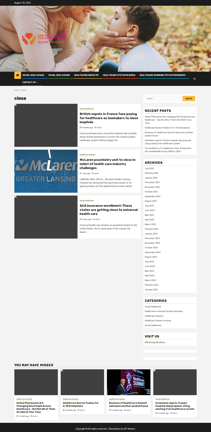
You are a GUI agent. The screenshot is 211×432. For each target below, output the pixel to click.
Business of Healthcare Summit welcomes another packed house (128, 404)
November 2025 (152, 187)
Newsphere (115, 428)
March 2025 (150, 224)
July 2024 (149, 261)
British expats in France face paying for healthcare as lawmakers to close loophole (109, 118)
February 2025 (151, 229)
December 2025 (152, 182)
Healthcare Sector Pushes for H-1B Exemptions (167, 127)
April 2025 (149, 219)
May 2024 (149, 271)
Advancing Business (155, 342)
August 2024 (151, 257)
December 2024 (152, 238)
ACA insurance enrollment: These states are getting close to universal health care (109, 210)
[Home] (17, 75)
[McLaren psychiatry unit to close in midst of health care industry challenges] (46, 171)
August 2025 (151, 201)
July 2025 (149, 205)
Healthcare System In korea (119, 75)
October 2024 (151, 247)
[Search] (194, 79)
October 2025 (151, 191)
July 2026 (149, 168)
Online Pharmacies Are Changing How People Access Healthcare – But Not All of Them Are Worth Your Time (170, 119)
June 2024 (150, 266)
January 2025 (151, 233)
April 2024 (149, 275)
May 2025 (149, 215)
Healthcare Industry (86, 75)
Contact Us (29, 82)
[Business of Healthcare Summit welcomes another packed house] (128, 382)
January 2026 (151, 177)
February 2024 (151, 285)
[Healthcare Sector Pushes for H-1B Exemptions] (82, 382)
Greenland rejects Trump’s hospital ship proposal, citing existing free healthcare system (174, 406)
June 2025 (150, 210)
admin (99, 128)
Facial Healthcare (59, 75)
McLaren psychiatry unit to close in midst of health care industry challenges (107, 164)
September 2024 (152, 252)
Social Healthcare (33, 75)
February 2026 (151, 173)
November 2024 (152, 243)
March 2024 (150, 280)
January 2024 (151, 289)
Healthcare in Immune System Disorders (162, 75)
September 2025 (152, 196)
